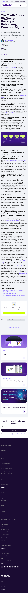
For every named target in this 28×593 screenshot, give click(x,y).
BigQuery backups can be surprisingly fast (15, 160)
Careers (3, 511)
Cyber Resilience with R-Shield (8, 448)
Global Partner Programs (7, 517)
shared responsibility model (13, 220)
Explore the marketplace (6, 545)
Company (3, 509)
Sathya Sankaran (9, 40)
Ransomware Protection (6, 468)
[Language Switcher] (21, 5)
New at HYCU (4, 556)
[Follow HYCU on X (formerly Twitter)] (2, 567)
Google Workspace (5, 490)
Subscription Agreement (17, 433)
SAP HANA (3, 500)
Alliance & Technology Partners (8, 519)
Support (3, 551)
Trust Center (3, 584)
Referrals (3, 527)
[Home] (7, 5)
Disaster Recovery (5, 463)
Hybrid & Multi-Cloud (6, 466)
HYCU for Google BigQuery (9, 293)
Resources (3, 548)
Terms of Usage (24, 433)
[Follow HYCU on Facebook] (10, 567)
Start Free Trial (14, 312)
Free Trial (3, 540)
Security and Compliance (7, 471)
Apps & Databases (5, 498)
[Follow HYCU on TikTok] (18, 567)
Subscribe (14, 430)
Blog (3, 11)
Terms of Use (3, 586)
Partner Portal (4, 532)
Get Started (4, 538)
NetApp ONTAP (4, 484)
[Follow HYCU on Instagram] (12, 567)
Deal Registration (5, 534)
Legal (2, 581)
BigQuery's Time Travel (10, 67)
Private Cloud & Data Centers (8, 477)
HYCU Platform (4, 443)
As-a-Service (4, 487)
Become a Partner (5, 529)
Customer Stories (5, 553)
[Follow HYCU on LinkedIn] (5, 567)
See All (2, 495)
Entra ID (3, 492)
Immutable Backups (11, 112)
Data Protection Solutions (7, 456)
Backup (2, 458)
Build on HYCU (4, 450)
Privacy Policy (14, 434)
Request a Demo (5, 543)
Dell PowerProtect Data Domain (8, 482)
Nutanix (2, 479)
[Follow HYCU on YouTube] (7, 567)
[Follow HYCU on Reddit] (15, 567)
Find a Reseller (4, 524)
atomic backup (23, 273)
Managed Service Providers (7, 522)
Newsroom (3, 514)
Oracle (2, 503)
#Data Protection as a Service (16, 320)
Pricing (2, 453)
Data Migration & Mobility (7, 461)
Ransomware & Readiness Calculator (9, 561)
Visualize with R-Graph (6, 445)
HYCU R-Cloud (18, 265)
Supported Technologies (6, 473)
